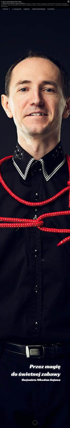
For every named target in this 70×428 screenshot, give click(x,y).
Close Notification (68, 1)
